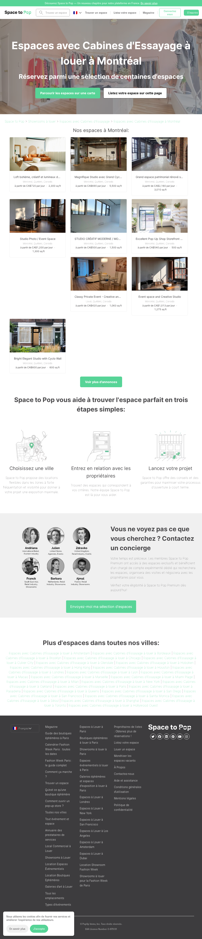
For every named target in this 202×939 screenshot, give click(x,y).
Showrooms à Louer (57, 857)
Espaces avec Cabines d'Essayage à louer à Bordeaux (132, 653)
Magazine (51, 726)
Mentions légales (125, 798)
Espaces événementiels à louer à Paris (94, 765)
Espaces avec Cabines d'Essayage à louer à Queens (61, 691)
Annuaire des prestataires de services (55, 835)
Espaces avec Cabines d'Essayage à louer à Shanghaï (100, 701)
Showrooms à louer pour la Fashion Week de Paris (94, 880)
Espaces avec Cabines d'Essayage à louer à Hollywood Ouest (113, 705)
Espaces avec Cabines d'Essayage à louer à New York (120, 682)
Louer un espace (124, 749)
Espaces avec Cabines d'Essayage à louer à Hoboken (155, 663)
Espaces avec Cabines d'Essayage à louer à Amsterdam (49, 653)
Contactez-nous (124, 773)
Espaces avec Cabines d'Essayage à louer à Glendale (74, 663)
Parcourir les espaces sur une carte (67, 93)
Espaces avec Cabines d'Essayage (85, 121)
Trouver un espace (57, 783)
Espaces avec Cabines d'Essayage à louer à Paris (90, 686)
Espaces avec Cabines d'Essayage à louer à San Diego (141, 691)
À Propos (119, 767)
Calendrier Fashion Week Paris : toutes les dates (57, 749)
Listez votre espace (126, 742)
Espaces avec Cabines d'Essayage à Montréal (147, 121)
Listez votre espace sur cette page (135, 93)
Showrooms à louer (42, 121)
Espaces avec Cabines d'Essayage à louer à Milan (43, 682)
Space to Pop (14, 121)
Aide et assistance (126, 780)
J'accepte (39, 928)
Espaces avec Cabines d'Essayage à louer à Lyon (102, 672)
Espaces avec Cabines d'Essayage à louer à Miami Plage (152, 677)
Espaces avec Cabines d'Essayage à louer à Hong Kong (50, 667)
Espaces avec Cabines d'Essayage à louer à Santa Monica (127, 696)
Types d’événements (58, 904)
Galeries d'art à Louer (58, 886)
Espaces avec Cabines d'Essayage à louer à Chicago (102, 658)
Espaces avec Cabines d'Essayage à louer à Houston (131, 667)
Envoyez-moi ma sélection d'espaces (101, 607)
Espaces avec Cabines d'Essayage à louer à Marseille (69, 677)
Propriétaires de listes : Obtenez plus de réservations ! (128, 731)
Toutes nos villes (55, 812)
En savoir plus (17, 928)
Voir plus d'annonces (101, 382)
